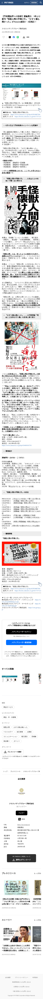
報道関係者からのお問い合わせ (21, 982)
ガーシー (17, 741)
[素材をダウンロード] (24, 37)
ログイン (27, 2)
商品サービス (8, 707)
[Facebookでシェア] (14, 37)
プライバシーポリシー (21, 977)
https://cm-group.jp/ (23, 825)
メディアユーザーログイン (21, 632)
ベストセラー (8, 732)
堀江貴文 (24, 736)
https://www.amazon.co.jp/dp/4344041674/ (17, 445)
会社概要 (7, 977)
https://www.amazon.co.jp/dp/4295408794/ (25, 114)
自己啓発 (20, 732)
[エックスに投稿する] (10, 37)
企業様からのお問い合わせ (21, 987)
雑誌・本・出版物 (10, 717)
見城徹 (34, 736)
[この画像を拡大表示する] (9, 679)
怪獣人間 (7, 727)
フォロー (21, 813)
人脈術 (29, 732)
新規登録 (34, 2)
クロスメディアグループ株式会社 (21, 803)
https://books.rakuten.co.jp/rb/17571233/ (29, 116)
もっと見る (37, 873)
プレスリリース (15, 771)
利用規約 (35, 977)
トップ (5, 771)
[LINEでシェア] (18, 37)
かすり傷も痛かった (21, 727)
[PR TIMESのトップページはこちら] (8, 2)
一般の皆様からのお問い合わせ (21, 991)
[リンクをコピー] (28, 37)
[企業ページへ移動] (21, 792)
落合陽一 (7, 741)
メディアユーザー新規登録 (21, 642)
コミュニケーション (10, 736)
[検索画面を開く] (40, 2)
